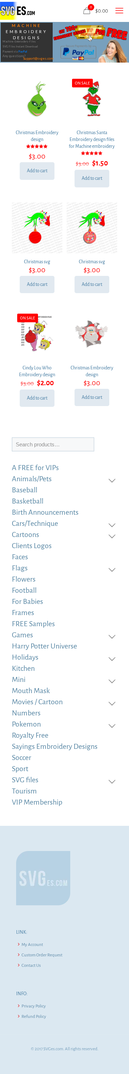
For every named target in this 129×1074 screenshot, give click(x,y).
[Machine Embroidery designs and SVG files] (17, 11)
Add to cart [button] (37, 170)
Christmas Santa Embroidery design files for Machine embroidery (92, 139)
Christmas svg (37, 261)
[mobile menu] (119, 11)
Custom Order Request (42, 955)
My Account (32, 944)
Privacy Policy (34, 1006)
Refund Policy (34, 1016)
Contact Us (31, 965)
